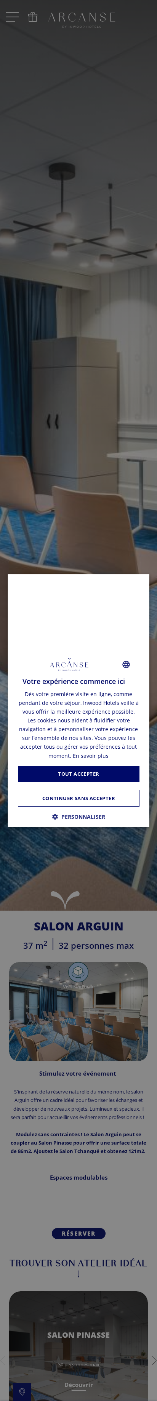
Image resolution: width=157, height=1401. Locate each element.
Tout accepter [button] (78, 773)
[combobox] (126, 664)
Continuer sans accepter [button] (78, 798)
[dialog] (78, 700)
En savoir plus (91, 755)
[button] (78, 816)
